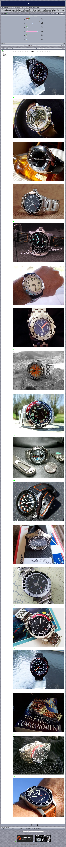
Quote (40, 48)
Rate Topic (62, 45)
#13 (24, 34)
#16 (24, 38)
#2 (24, 19)
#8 (24, 27)
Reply (57, 13)
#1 (24, 18)
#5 (24, 23)
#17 (24, 39)
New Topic (52, 13)
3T (6, 13)
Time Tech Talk (11, 7)
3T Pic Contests (22, 7)
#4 (24, 22)
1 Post (63, 48)
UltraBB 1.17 (27, 843)
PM (37, 48)
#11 (24, 31)
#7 (24, 26)
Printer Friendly (61, 13)
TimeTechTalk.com (5, 7)
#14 (24, 35)
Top (63, 828)
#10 (24, 30)
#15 (24, 36)
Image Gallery (17, 7)
